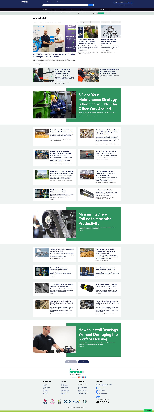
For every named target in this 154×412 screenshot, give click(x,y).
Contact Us (121, 5)
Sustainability (45, 390)
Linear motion (71, 10)
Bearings (45, 9)
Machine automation (80, 10)
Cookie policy (78, 407)
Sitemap (69, 407)
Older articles (82, 361)
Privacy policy (73, 407)
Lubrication (101, 9)
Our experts (45, 391)
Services (126, 5)
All (38, 22)
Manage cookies (84, 407)
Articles (59, 22)
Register (121, 2)
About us (45, 384)
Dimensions (60, 2)
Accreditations (46, 394)
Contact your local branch (83, 387)
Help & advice (46, 22)
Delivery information (82, 393)
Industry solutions (46, 387)
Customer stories (53, 22)
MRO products (109, 10)
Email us (79, 385)
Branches (131, 5)
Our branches (45, 388)
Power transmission (53, 10)
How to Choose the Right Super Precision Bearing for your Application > (104, 385)
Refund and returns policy (83, 391)
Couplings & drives (63, 10)
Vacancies (45, 393)
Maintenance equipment (92, 10)
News (41, 22)
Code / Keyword (51, 2)
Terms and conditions (82, 390)
